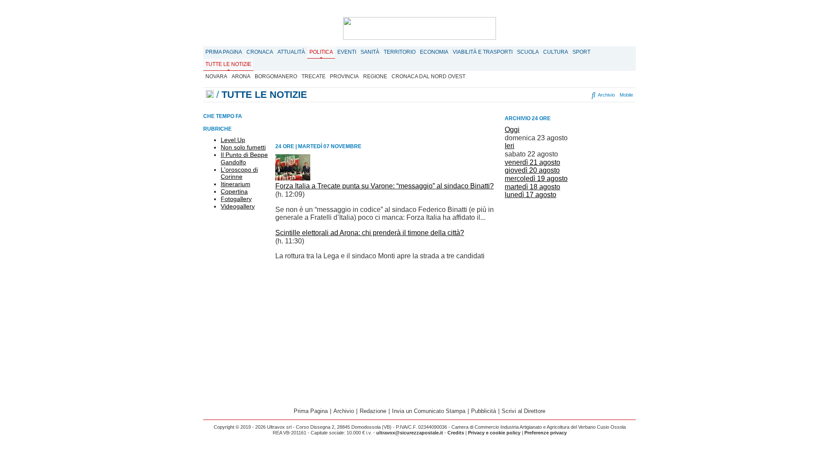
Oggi (512, 129)
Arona (241, 76)
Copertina (234, 191)
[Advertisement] (570, 262)
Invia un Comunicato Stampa (428, 411)
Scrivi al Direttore (523, 411)
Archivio (605, 94)
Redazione (373, 411)
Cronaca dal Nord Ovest (428, 76)
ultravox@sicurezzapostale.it (409, 432)
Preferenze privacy (545, 432)
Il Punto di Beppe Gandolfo (244, 158)
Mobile (626, 94)
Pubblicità (483, 411)
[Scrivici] (584, 94)
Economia (434, 52)
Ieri (509, 145)
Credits (455, 432)
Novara (216, 76)
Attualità (291, 52)
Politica (321, 52)
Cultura (555, 52)
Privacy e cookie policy (494, 432)
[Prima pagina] (210, 94)
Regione (375, 76)
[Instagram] (543, 94)
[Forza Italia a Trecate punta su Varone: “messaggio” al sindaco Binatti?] (292, 178)
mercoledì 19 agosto (536, 178)
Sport (581, 52)
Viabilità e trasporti (483, 52)
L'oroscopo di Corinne (239, 173)
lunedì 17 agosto (530, 194)
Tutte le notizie (228, 64)
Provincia (344, 76)
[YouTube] (558, 94)
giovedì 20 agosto (532, 170)
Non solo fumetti (243, 147)
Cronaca (259, 52)
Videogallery (238, 206)
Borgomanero (276, 76)
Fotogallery (236, 198)
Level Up (233, 139)
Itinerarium (235, 183)
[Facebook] (533, 94)
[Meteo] (576, 94)
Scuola (528, 52)
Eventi (346, 52)
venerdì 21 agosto (532, 162)
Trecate (314, 76)
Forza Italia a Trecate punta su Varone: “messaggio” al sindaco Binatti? (384, 186)
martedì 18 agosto (532, 187)
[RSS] (569, 94)
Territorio (400, 52)
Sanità (370, 52)
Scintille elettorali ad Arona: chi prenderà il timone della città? (369, 232)
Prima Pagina (223, 52)
